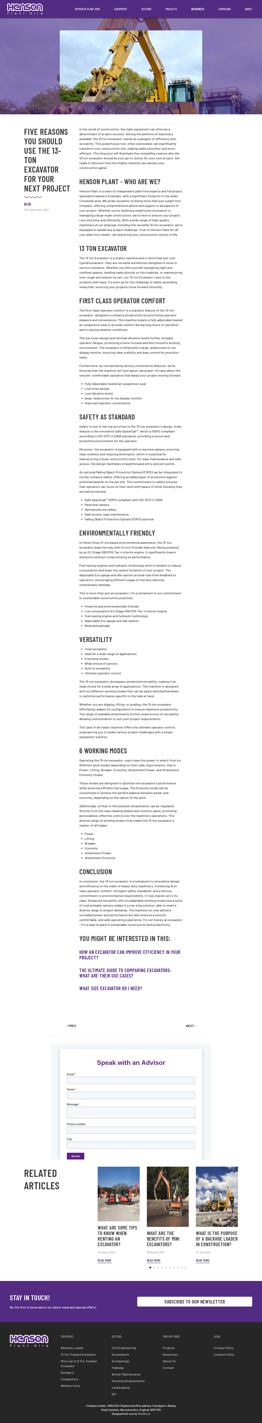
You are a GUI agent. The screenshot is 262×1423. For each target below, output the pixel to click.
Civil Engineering (124, 1348)
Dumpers (67, 1372)
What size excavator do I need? (110, 988)
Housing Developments (128, 1381)
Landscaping (121, 1387)
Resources (197, 9)
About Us (169, 1361)
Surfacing (225, 9)
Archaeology (120, 1361)
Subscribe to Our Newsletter (194, 1301)
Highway (118, 1368)
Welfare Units (70, 1386)
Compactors (69, 1379)
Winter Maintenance (126, 1374)
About (248, 9)
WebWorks (144, 1413)
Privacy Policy (223, 1348)
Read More (105, 1260)
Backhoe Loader (72, 1348)
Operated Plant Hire (87, 9)
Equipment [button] (120, 9)
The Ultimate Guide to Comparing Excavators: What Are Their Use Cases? (125, 973)
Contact (168, 1368)
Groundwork (120, 1354)
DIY (114, 1394)
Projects (171, 9)
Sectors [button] (146, 9)
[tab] (150, 1267)
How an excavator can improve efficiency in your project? (129, 955)
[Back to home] (25, 9)
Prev (72, 1026)
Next (190, 1026)
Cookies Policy (224, 1354)
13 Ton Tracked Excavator (78, 1354)
